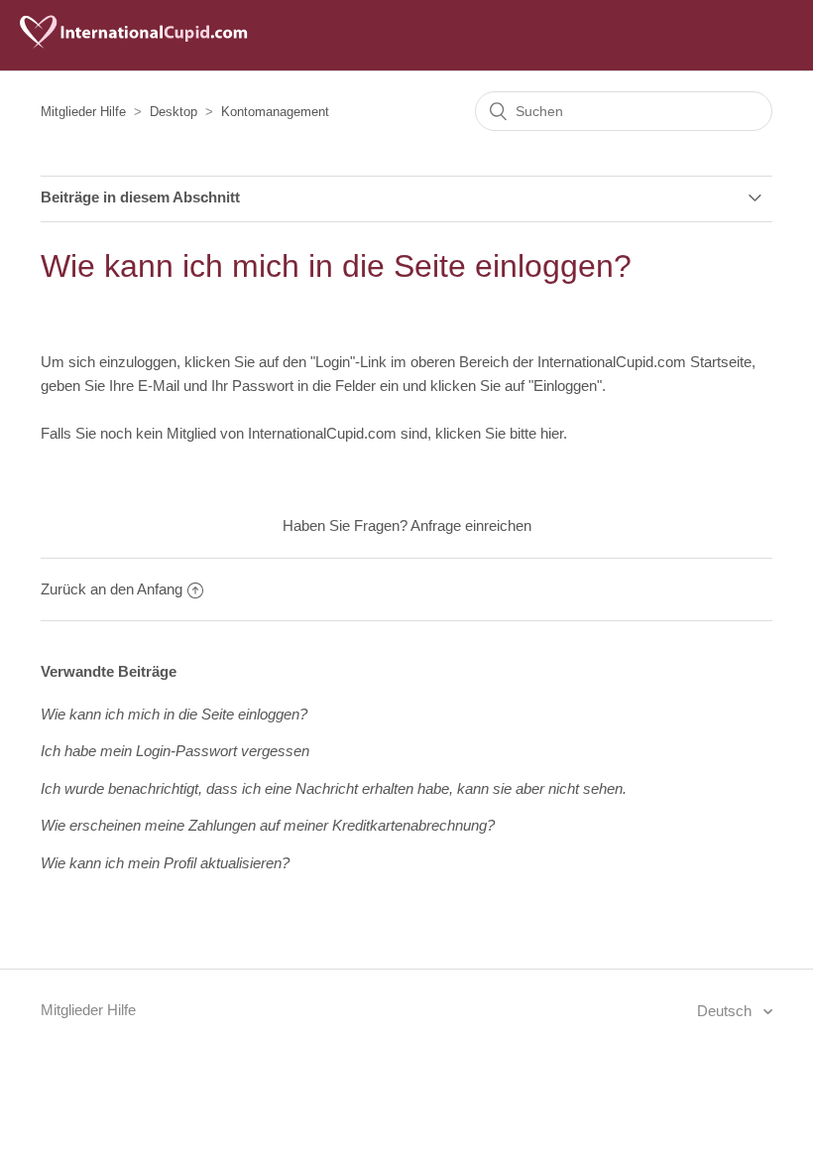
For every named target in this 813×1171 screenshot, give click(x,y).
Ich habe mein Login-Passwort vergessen (175, 750)
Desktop (173, 111)
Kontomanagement (275, 111)
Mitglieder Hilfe (83, 111)
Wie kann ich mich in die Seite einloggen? (174, 714)
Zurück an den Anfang (111, 589)
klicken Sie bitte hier (499, 433)
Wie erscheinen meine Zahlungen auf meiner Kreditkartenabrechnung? (268, 825)
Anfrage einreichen (470, 525)
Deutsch (726, 1010)
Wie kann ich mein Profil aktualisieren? (165, 862)
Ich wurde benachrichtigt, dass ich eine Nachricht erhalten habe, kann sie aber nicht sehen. (334, 788)
